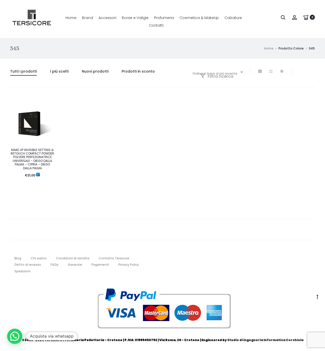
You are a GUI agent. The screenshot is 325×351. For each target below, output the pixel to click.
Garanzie (75, 264)
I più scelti (59, 71)
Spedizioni (22, 271)
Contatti (156, 25)
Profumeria (164, 17)
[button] (14, 336)
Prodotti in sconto (138, 71)
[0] (305, 17)
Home (71, 17)
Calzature (233, 17)
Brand (87, 17)
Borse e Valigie (135, 17)
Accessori (107, 17)
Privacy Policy (128, 264)
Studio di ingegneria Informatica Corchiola (265, 340)
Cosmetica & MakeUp (199, 17)
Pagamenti (100, 264)
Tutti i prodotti (23, 71)
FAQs (54, 264)
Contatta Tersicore (114, 258)
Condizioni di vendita (72, 258)
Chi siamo (39, 258)
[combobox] (217, 72)
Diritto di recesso (27, 264)
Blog (17, 258)
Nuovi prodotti (95, 71)
